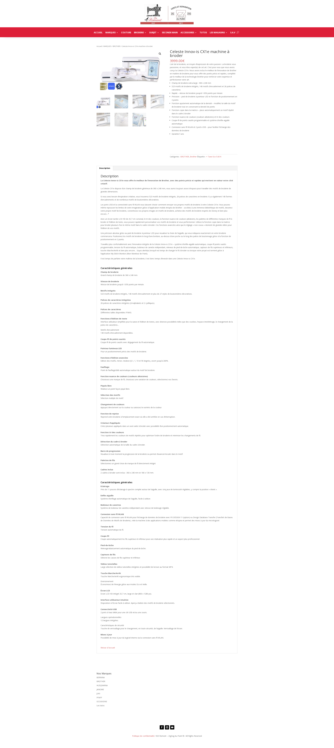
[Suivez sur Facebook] (162, 727)
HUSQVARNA (102, 685)
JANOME (100, 689)
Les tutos (101, 705)
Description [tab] (104, 168)
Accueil (98, 33)
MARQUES (107, 46)
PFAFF (99, 697)
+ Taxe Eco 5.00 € (213, 156)
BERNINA (101, 677)
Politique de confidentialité (143, 736)
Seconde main (170, 33)
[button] (160, 53)
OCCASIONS (102, 701)
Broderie (139, 33)
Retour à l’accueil (108, 647)
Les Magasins (217, 33)
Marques (110, 33)
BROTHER (116, 46)
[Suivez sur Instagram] (167, 727)
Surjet (152, 33)
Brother (193, 156)
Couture (126, 33)
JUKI (98, 693)
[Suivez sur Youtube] (172, 727)
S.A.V (232, 33)
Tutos (203, 33)
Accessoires (187, 33)
